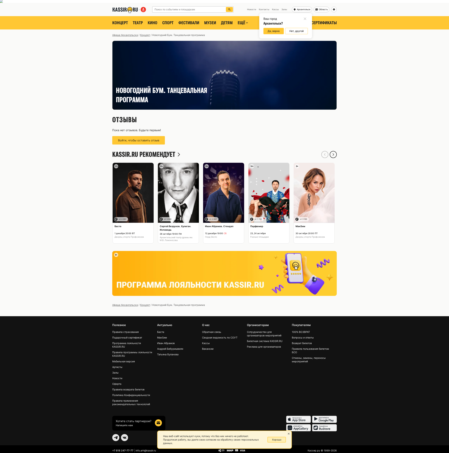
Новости (117, 378)
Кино (152, 22)
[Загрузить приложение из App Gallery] (298, 427)
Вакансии (207, 348)
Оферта (116, 383)
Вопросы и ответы (303, 337)
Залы (115, 372)
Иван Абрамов (166, 343)
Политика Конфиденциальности (131, 395)
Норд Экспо (211, 237)
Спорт (167, 22)
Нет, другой (296, 30)
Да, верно (274, 30)
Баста (160, 331)
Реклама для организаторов (264, 346)
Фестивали (188, 22)
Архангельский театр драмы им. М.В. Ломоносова (176, 238)
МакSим (162, 337)
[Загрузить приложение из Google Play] (324, 419)
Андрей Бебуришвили (170, 348)
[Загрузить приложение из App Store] (298, 419)
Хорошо (276, 439)
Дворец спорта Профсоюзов (129, 237)
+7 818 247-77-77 (122, 450)
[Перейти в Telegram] (115, 437)
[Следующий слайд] (333, 154)
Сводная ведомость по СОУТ (219, 337)
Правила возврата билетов (128, 389)
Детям (227, 22)
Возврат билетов (302, 343)
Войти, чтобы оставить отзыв (138, 140)
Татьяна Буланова (168, 354)
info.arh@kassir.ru (146, 450)
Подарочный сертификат (127, 337)
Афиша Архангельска (125, 34)
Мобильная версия (123, 361)
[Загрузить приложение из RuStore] (324, 427)
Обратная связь (211, 331)
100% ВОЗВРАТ (301, 331)
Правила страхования (125, 331)
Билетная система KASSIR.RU (264, 341)
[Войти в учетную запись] (334, 9)
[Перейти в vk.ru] (124, 437)
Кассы (206, 343)
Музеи (210, 22)
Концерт (120, 22)
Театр (138, 22)
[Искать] (229, 9)
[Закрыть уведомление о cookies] (288, 434)
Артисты (117, 366)
